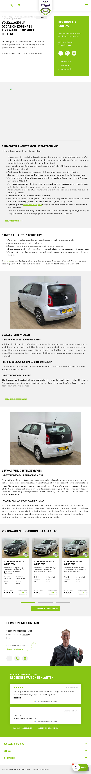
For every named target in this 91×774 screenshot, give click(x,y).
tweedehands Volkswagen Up (32, 205)
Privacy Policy (25, 769)
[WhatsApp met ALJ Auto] (5, 5)
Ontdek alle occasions (47, 608)
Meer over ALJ (66, 65)
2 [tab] (45, 602)
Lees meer (17, 698)
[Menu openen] (86, 5)
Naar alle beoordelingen (22, 728)
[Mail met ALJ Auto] (19, 5)
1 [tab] (28, 602)
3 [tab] (63, 602)
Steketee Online (44, 769)
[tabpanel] (15, 568)
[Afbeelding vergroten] (45, 114)
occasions (73, 33)
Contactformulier (66, 69)
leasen (70, 36)
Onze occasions (66, 62)
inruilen (76, 36)
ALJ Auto (7, 261)
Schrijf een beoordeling (48, 728)
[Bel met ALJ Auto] (12, 5)
